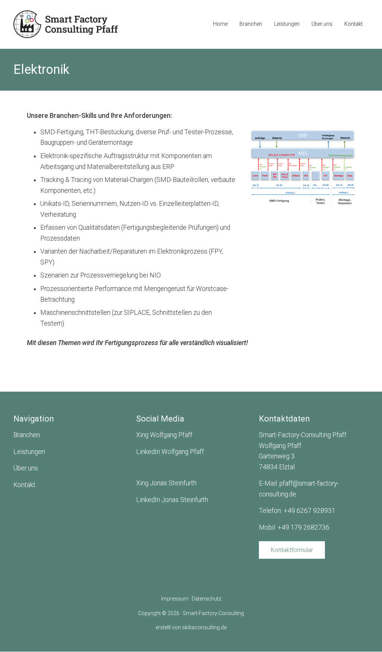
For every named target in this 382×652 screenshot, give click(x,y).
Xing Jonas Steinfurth (166, 483)
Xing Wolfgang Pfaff (164, 435)
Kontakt (24, 485)
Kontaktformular (292, 550)
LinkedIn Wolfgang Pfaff (170, 451)
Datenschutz (206, 599)
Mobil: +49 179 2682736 (294, 527)
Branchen (26, 435)
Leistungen (29, 451)
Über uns (25, 468)
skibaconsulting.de (204, 627)
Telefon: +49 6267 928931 (297, 510)
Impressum (174, 599)
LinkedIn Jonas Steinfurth (172, 500)
